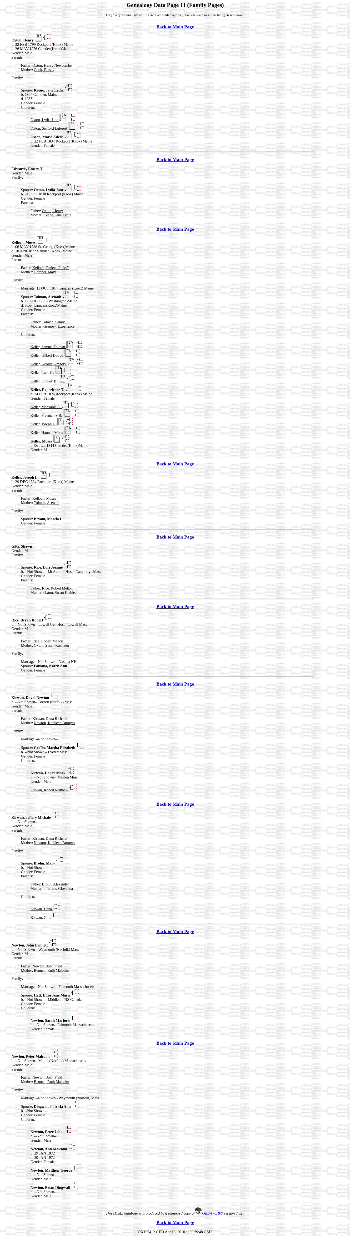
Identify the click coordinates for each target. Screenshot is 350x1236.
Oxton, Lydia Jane (44, 120)
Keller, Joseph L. (43, 424)
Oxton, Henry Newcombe (52, 65)
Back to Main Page (175, 26)
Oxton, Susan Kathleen (60, 592)
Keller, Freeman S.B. (46, 415)
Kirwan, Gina (41, 918)
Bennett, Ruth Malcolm (51, 970)
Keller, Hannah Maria (47, 433)
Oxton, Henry (52, 211)
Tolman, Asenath (46, 503)
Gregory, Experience (59, 326)
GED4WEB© (213, 1213)
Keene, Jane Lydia (57, 215)
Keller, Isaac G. (42, 373)
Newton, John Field (47, 966)
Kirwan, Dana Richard (49, 719)
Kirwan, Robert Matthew (49, 790)
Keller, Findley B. (44, 381)
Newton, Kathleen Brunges (54, 723)
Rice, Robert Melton (57, 588)
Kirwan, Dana (41, 909)
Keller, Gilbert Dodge (47, 355)
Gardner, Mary (45, 272)
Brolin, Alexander (55, 884)
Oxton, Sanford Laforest (49, 128)
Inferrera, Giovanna (58, 888)
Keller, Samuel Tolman (48, 347)
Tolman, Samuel (54, 322)
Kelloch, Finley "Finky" (50, 268)
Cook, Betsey (44, 70)
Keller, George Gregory (48, 364)
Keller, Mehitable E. (46, 407)
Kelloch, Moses (44, 498)
